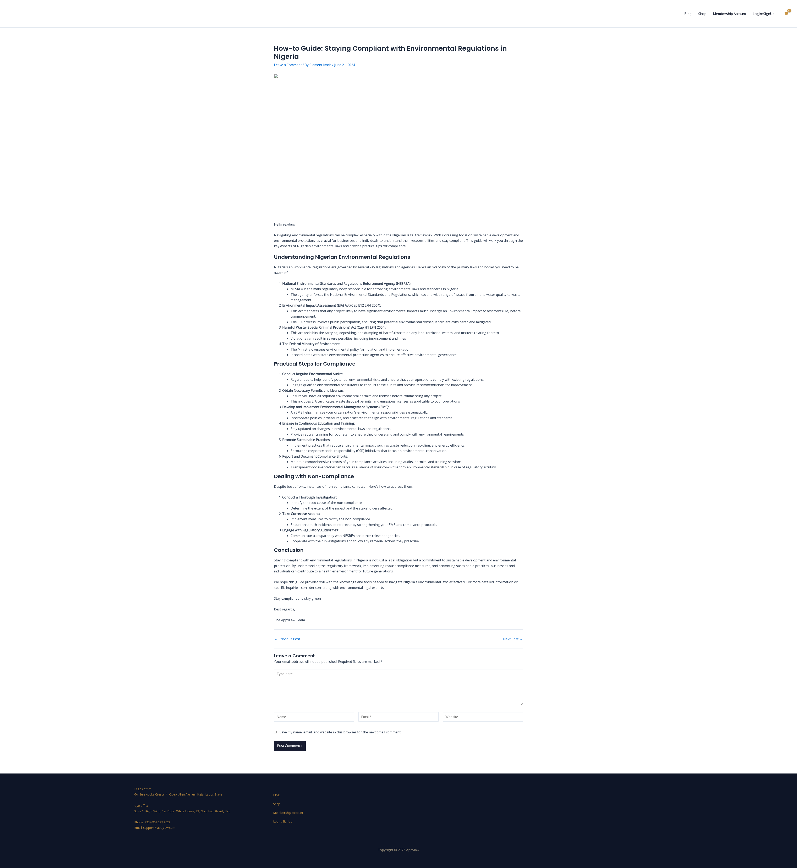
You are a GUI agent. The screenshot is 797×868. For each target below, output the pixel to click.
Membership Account (729, 13)
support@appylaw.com (159, 827)
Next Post (513, 639)
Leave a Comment (288, 65)
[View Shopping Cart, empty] (786, 13)
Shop (702, 13)
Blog (688, 13)
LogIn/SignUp (764, 13)
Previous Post (287, 639)
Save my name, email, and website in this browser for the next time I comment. (340, 732)
